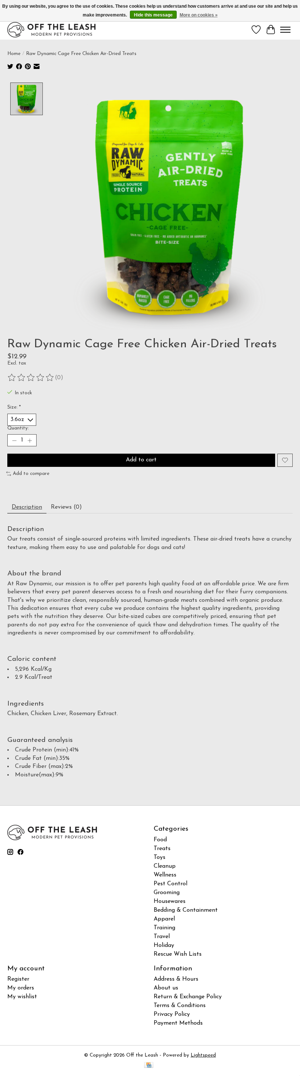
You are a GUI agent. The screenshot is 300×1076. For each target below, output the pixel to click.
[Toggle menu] (285, 29)
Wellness (165, 875)
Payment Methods (178, 1023)
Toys (159, 857)
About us (166, 988)
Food (160, 840)
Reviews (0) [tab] (66, 507)
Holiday (164, 945)
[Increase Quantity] (29, 440)
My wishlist (22, 997)
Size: (14, 407)
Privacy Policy (172, 1014)
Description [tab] (27, 507)
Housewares (169, 901)
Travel (162, 937)
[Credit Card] (148, 1065)
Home (13, 53)
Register (18, 979)
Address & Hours (176, 979)
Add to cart (141, 460)
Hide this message (153, 15)
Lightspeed (203, 1055)
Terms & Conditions (180, 1006)
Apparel (164, 919)
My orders (20, 988)
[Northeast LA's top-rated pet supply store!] (51, 29)
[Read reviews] (31, 377)
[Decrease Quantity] (14, 440)
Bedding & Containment (186, 910)
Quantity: (18, 428)
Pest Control (170, 884)
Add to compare (31, 473)
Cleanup (165, 866)
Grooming (167, 893)
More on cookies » (199, 15)
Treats (162, 849)
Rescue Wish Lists (178, 954)
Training (164, 928)
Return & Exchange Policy (188, 997)
